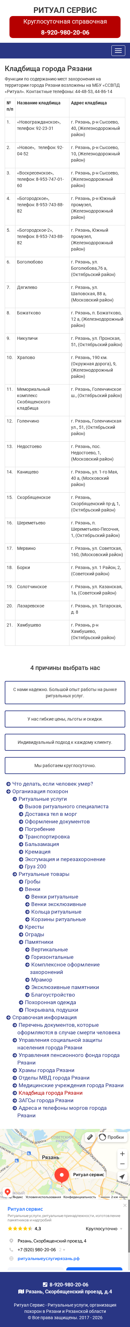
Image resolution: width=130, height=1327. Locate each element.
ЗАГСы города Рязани (46, 1100)
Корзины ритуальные (58, 919)
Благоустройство (53, 995)
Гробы (32, 881)
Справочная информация (44, 1017)
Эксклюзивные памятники (65, 987)
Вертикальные (49, 949)
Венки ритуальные (54, 896)
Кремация (37, 852)
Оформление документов (57, 821)
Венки (32, 889)
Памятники (39, 942)
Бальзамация (42, 844)
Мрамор (41, 979)
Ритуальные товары (44, 874)
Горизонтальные (52, 957)
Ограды (34, 934)
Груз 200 (35, 866)
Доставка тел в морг (51, 814)
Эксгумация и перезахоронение (65, 859)
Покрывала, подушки (51, 1010)
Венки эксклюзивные (58, 904)
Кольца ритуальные (56, 912)
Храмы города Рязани (46, 1070)
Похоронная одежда (50, 1002)
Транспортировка (47, 836)
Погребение (40, 829)
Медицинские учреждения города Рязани (71, 1085)
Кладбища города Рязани (51, 1093)
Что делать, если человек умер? (52, 784)
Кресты (34, 927)
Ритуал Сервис (65, 10)
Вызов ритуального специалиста (67, 806)
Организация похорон (40, 791)
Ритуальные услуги (43, 799)
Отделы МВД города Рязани (54, 1078)
